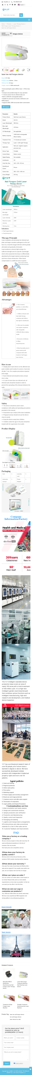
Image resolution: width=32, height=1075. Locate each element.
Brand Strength (7, 907)
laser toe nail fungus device (17, 1014)
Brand (3, 78)
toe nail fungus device (15, 1017)
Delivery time (5, 83)
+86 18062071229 (17, 1)
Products (9, 24)
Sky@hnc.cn (7, 1)
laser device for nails (15, 1019)
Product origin (5, 80)
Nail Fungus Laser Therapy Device (11, 26)
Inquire (6, 107)
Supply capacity (6, 85)
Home (3, 24)
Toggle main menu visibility (29, 20)
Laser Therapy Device (19, 24)
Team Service (6, 932)
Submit (7, 1063)
